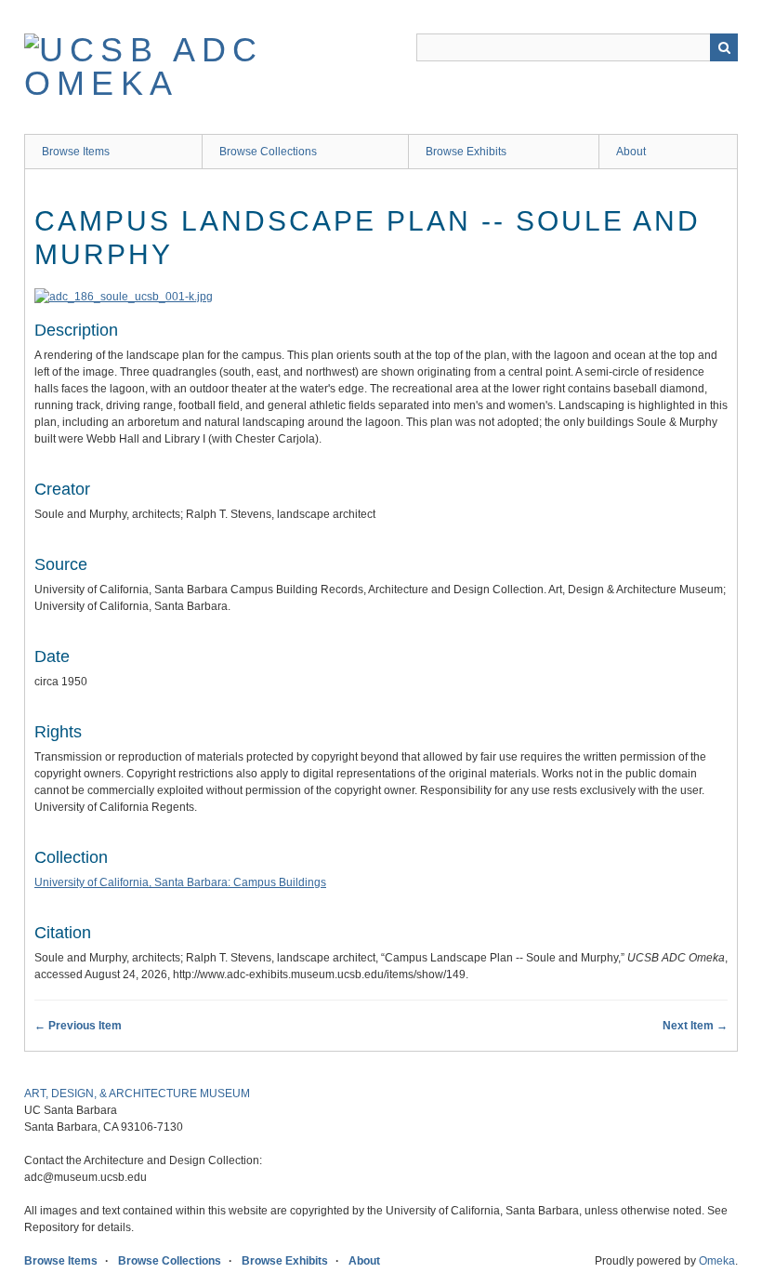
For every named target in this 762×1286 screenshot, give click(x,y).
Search (724, 47)
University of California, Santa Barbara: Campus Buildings (180, 882)
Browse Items (76, 151)
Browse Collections (268, 151)
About (631, 151)
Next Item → (695, 1025)
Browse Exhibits (466, 151)
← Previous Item (78, 1025)
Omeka (717, 1260)
